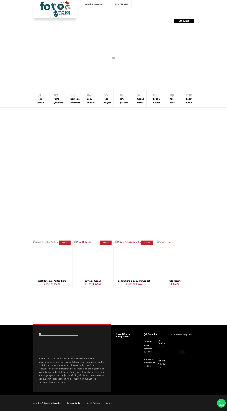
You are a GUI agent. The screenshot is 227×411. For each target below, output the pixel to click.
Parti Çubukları (59, 98)
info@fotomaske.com (94, 4)
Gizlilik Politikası (93, 403)
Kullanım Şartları (74, 403)
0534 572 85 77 (121, 4)
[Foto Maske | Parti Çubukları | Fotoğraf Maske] (55, 9)
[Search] (192, 4)
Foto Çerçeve (124, 98)
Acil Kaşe (172, 98)
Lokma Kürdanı (157, 98)
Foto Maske (40, 98)
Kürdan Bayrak (140, 98)
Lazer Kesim (189, 98)
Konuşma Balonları (75, 98)
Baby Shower (91, 98)
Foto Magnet (107, 98)
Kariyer (109, 403)
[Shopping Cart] (188, 4)
